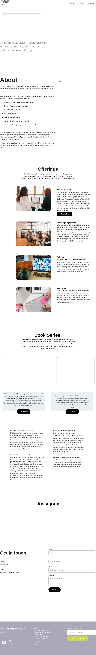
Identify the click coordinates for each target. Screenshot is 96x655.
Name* (50, 549)
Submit (54, 589)
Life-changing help (27, 430)
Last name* (51, 558)
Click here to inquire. (76, 241)
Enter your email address (75, 629)
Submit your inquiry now (77, 638)
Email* (50, 566)
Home (72, 3)
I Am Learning (27, 339)
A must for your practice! (72, 457)
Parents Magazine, (44, 135)
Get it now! (24, 412)
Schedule (91, 3)
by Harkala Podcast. (12, 139)
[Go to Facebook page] (4, 642)
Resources (81, 3)
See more (72, 412)
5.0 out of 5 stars (15, 430)
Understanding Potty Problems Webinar (71, 259)
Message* (51, 575)
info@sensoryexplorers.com (65, 178)
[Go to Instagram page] (10, 642)
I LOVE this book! (69, 433)
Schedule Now (64, 214)
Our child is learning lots (29, 455)
